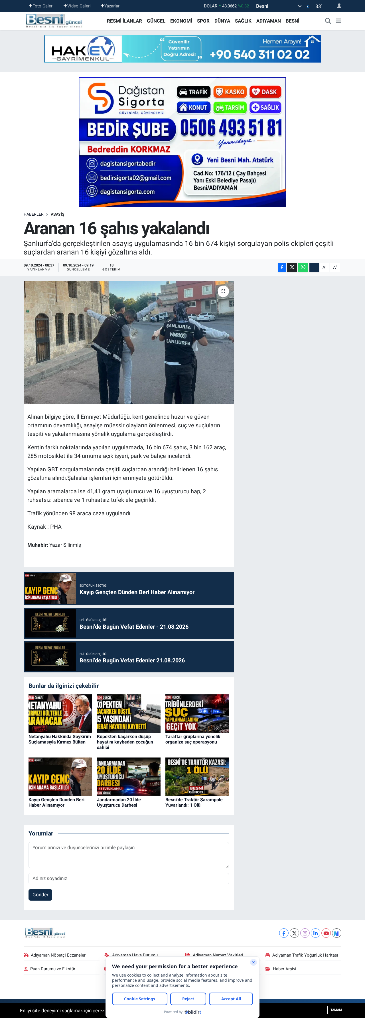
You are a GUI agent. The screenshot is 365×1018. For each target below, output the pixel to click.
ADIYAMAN (268, 21)
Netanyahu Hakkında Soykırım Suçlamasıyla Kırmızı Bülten (60, 739)
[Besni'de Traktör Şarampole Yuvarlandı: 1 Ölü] (197, 776)
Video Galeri (79, 6)
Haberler (34, 214)
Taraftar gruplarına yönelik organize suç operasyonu (192, 739)
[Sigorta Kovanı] (182, 142)
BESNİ (292, 21)
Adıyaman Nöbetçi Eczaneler (58, 955)
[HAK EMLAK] (182, 49)
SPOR (203, 21)
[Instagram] (305, 933)
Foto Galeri (43, 6)
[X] (294, 933)
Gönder (40, 894)
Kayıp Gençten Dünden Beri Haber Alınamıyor (56, 802)
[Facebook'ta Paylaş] (282, 267)
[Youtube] (326, 933)
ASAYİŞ (57, 214)
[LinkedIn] (315, 933)
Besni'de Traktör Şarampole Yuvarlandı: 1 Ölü (194, 802)
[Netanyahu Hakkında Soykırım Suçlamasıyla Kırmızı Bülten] (60, 713)
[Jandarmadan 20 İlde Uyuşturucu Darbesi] (129, 776)
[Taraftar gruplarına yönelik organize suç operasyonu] (197, 713)
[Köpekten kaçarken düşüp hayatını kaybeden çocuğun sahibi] (129, 713)
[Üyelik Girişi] (336, 6)
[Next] (336, 933)
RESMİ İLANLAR (124, 21)
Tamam (336, 1010)
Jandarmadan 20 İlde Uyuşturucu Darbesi (119, 802)
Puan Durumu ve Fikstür (52, 968)
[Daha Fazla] (314, 267)
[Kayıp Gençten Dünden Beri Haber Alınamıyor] (60, 776)
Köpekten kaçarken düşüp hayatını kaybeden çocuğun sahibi (125, 742)
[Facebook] (284, 933)
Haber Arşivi (284, 968)
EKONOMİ (181, 21)
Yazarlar (111, 6)
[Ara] (328, 21)
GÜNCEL (156, 21)
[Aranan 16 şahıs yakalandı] (129, 342)
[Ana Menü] (338, 21)
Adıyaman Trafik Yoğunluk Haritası (305, 955)
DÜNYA (222, 21)
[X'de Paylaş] (292, 267)
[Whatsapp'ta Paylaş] (303, 267)
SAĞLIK (243, 21)
